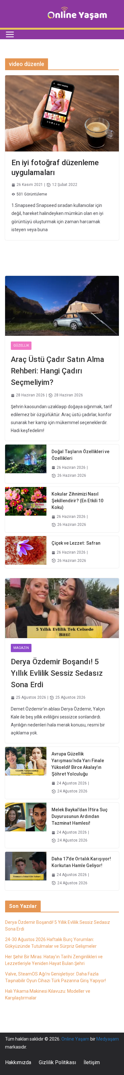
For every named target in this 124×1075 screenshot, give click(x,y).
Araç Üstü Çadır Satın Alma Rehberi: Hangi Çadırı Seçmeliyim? (57, 371)
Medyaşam (107, 1039)
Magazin (21, 648)
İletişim (92, 1062)
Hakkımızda (18, 1062)
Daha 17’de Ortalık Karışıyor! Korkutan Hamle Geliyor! (81, 862)
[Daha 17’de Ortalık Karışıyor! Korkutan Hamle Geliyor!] (25, 871)
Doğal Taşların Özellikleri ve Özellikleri (80, 455)
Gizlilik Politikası (57, 1062)
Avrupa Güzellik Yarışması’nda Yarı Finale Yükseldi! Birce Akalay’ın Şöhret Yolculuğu (78, 764)
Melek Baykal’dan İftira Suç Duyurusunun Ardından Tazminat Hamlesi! (79, 816)
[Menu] (10, 34)
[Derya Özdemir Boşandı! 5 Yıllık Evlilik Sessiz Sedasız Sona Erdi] (62, 608)
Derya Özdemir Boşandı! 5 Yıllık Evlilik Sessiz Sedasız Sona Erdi (57, 673)
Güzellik (21, 345)
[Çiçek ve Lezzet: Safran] (25, 552)
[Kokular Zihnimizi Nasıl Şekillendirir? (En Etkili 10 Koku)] (25, 509)
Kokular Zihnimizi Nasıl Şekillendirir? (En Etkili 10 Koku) (77, 500)
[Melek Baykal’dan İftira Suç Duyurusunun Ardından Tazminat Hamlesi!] (25, 825)
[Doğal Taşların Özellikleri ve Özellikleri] (25, 464)
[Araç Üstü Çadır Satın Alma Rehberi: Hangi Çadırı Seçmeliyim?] (62, 306)
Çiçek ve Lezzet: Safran (76, 543)
